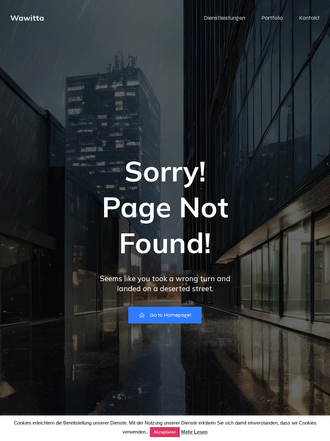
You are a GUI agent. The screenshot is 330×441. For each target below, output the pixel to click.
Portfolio (272, 17)
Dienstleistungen (224, 17)
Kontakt (309, 17)
